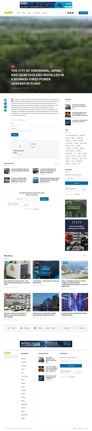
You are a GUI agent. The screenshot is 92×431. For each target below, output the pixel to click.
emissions (76, 143)
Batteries (68, 137)
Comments (13, 128)
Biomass (73, 137)
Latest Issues (36, 13)
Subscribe (84, 13)
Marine (84, 156)
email (12, 123)
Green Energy (78, 150)
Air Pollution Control (73, 135)
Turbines (74, 163)
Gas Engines (68, 148)
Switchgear (68, 163)
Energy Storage (83, 143)
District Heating (69, 143)
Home (18, 13)
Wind (79, 163)
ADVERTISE (74, 428)
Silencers (67, 161)
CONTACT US (86, 428)
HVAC (75, 153)
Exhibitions (78, 145)
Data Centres (80, 140)
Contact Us (64, 12)
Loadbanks (79, 156)
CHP (13, 66)
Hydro (79, 153)
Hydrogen (85, 153)
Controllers (68, 140)
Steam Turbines (78, 161)
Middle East (68, 158)
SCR (85, 158)
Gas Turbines (75, 148)
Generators (82, 148)
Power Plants (75, 158)
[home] (8, 13)
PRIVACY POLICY (80, 428)
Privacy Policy (58, 12)
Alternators (82, 135)
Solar (72, 161)
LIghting (73, 156)
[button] (29, 13)
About (23, 13)
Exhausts (72, 145)
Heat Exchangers (69, 153)
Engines (67, 145)
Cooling (33, 147)
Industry (67, 156)
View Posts (20, 154)
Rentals (81, 158)
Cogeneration (79, 137)
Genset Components (70, 150)
